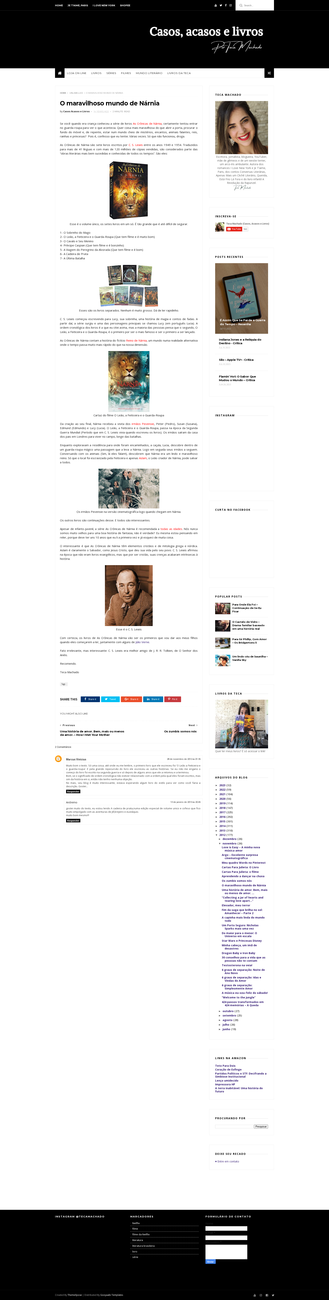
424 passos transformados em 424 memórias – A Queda (243, 1003)
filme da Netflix (141, 1234)
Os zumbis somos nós (237, 881)
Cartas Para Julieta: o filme (240, 872)
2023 (222, 785)
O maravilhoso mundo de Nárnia (244, 885)
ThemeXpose (75, 1295)
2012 (222, 835)
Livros (96, 73)
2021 (222, 794)
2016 (222, 817)
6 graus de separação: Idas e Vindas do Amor (241, 979)
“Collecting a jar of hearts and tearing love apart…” (242, 899)
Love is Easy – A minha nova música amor (241, 848)
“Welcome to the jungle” (239, 997)
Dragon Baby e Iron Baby (238, 953)
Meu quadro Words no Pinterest (244, 862)
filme (135, 1228)
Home (59, 5)
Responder (73, 791)
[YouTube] (216, 5)
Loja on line (76, 73)
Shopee (125, 5)
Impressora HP (225, 1084)
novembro (230, 843)
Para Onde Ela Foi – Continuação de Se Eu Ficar (246, 608)
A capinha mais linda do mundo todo (243, 919)
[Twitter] (221, 5)
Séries (111, 73)
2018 (222, 808)
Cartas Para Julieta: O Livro (240, 867)
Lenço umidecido (226, 1080)
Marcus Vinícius (76, 759)
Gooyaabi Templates (111, 1295)
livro (134, 1251)
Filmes (126, 73)
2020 (222, 799)
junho (227, 1029)
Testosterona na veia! (237, 965)
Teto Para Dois (225, 1065)
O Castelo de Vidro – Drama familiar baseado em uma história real (248, 625)
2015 (222, 821)
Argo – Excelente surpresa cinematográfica (240, 856)
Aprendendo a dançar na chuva (243, 876)
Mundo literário (149, 73)
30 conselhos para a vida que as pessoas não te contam (243, 959)
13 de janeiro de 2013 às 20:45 (185, 802)
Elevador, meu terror (236, 905)
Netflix (136, 1223)
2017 (222, 812)
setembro (230, 1015)
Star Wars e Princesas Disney (242, 940)
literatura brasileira (143, 1245)
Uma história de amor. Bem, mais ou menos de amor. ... (245, 891)
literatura (137, 1240)
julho (226, 1024)
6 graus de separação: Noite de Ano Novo (243, 971)
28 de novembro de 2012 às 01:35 (183, 759)
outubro (228, 1011)
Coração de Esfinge (228, 1069)
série (135, 1257)
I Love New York (104, 5)
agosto (228, 1020)
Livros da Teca (179, 73)
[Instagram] (230, 5)
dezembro (230, 839)
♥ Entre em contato (227, 1161)
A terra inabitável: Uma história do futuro (239, 1089)
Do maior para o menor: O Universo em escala (239, 934)
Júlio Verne (142, 642)
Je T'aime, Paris (78, 5)
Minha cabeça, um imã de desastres (239, 946)
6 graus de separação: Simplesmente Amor (237, 986)
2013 (222, 830)
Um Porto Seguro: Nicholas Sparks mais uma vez (240, 926)
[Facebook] (226, 5)
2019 (222, 803)
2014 (222, 826)
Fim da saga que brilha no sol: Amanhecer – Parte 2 (242, 911)
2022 (222, 789)
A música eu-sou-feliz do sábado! (245, 993)
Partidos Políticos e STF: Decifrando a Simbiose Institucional (241, 1075)
